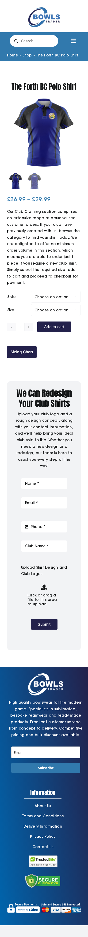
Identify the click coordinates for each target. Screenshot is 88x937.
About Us (43, 806)
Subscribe (46, 768)
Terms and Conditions (43, 816)
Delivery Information (42, 826)
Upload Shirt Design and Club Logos (44, 570)
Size (10, 310)
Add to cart (54, 326)
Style (11, 296)
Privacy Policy (42, 836)
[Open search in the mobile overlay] (34, 41)
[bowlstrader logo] (44, 6)
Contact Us (42, 847)
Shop (27, 55)
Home (12, 55)
